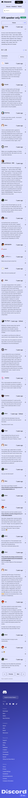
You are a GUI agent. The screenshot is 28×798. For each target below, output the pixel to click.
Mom (6, 125)
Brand (4, 730)
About (4, 725)
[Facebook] (2, 50)
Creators (5, 749)
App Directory (6, 718)
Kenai (6, 200)
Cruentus (7, 395)
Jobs (4, 728)
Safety (4, 742)
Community (5, 752)
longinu (6, 63)
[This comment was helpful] (25, 63)
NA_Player (7, 320)
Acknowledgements (8, 776)
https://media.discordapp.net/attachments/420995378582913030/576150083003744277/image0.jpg (12, 558)
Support (5, 740)
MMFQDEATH (8, 244)
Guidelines (5, 773)
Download (5, 711)
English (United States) (10, 697)
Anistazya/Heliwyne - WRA (7, 163)
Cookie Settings (6, 771)
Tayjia (6, 430)
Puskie (6, 26)
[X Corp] (4, 50)
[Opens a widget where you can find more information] (23, 795)
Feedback (14, 6)
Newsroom (5, 732)
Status (4, 715)
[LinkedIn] (6, 50)
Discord (8, 6)
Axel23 (6, 268)
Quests (4, 756)
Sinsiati (6, 84)
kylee (6, 218)
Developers (5, 754)
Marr (6, 349)
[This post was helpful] (25, 27)
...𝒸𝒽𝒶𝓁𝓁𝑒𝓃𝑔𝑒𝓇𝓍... (8, 256)
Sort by (22, 56)
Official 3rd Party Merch (9, 759)
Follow (14, 22)
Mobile (20, 6)
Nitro (4, 713)
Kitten (6, 280)
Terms (4, 766)
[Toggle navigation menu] (25, 2)
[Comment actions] (25, 70)
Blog (4, 745)
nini (6, 507)
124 (26, 50)
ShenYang (7, 112)
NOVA (6, 146)
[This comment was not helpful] (25, 67)
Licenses (5, 778)
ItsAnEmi (7, 377)
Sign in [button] (19, 2)
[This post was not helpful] (25, 31)
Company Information (8, 780)
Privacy (4, 769)
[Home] (6, 2)
